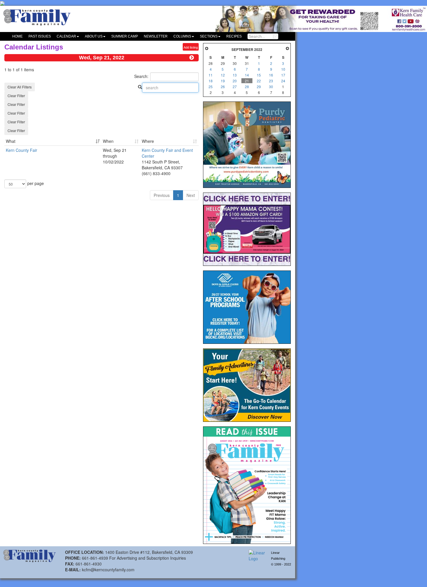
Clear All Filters (20, 86)
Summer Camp (124, 36)
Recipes (234, 36)
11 (211, 74)
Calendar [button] (66, 36)
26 (223, 86)
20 (235, 80)
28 (247, 86)
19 (223, 80)
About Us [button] (94, 36)
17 (283, 74)
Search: (141, 76)
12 (223, 74)
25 (211, 86)
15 (259, 74)
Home (17, 36)
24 (283, 80)
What (10, 141)
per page (35, 183)
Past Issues (39, 36)
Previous (162, 195)
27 (235, 86)
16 (271, 74)
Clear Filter (16, 95)
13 (235, 74)
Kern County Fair (21, 150)
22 (259, 80)
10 (283, 69)
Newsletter (156, 36)
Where (148, 141)
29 (259, 86)
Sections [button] (209, 36)
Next (190, 195)
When (108, 141)
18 (211, 80)
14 (247, 74)
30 (271, 86)
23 (271, 80)
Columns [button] (182, 36)
